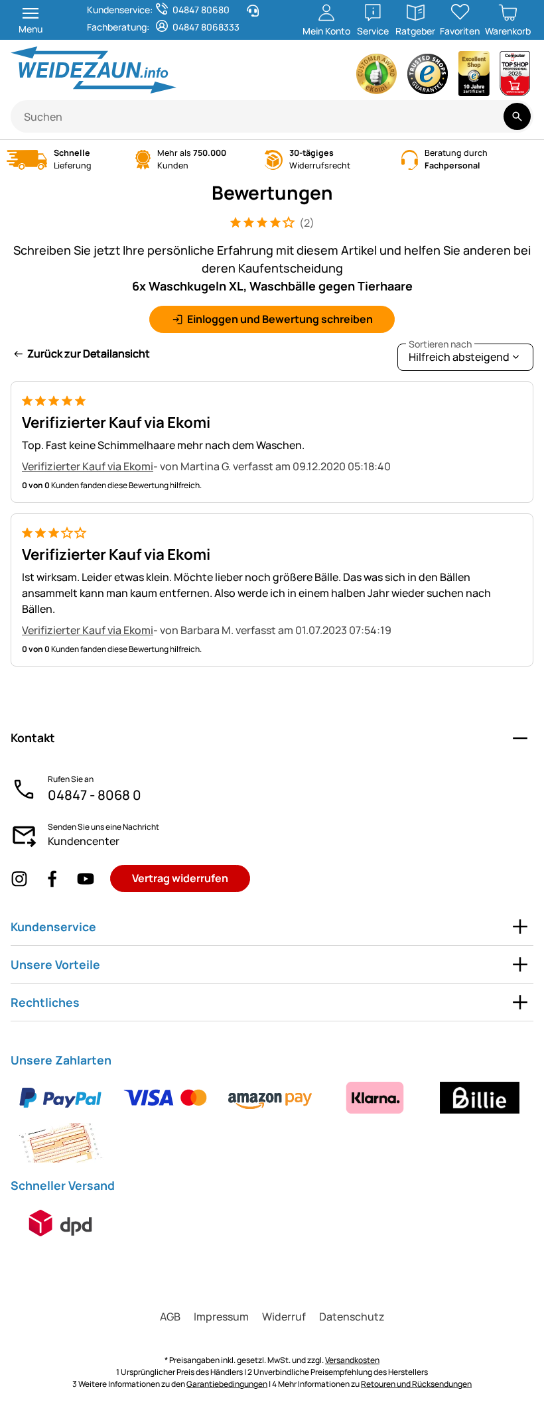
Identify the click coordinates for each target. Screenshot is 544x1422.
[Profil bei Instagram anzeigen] (19, 878)
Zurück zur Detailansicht (88, 353)
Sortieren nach (440, 344)
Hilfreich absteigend (459, 354)
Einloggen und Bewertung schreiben (280, 319)
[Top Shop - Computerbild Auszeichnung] (514, 77)
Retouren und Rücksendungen (416, 1384)
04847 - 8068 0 (94, 795)
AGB (170, 1316)
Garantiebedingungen (226, 1384)
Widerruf (284, 1316)
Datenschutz (352, 1316)
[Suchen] (517, 116)
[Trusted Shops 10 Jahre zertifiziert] (474, 77)
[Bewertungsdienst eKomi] (376, 77)
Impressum (221, 1316)
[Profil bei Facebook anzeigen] (52, 878)
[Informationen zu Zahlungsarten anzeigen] (272, 1120)
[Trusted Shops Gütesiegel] (427, 77)
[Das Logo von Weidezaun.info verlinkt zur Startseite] (137, 70)
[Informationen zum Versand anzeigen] (60, 1223)
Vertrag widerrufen (180, 878)
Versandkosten (352, 1360)
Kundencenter (83, 841)
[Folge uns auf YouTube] (85, 878)
